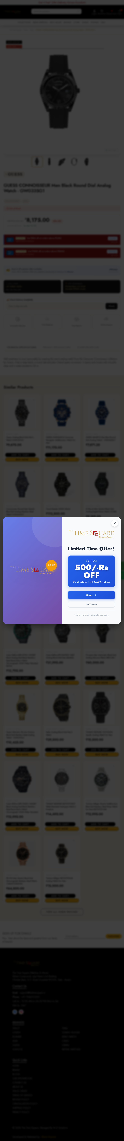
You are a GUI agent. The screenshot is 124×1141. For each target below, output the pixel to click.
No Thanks (91, 604)
